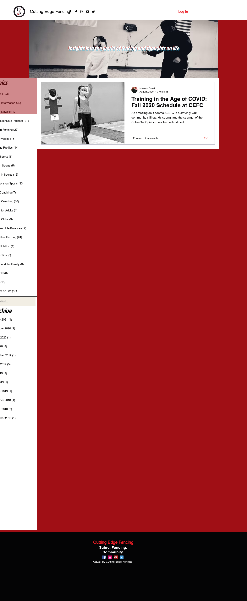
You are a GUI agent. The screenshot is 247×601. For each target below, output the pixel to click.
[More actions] (207, 90)
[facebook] (76, 11)
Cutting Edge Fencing (50, 11)
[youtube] (88, 11)
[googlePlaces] (70, 11)
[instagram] (82, 11)
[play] (210, 74)
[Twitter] (93, 11)
